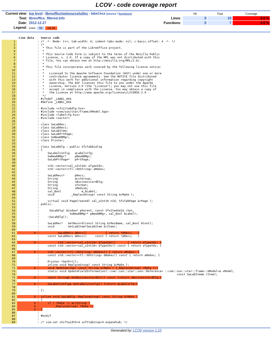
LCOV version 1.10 (147, 330)
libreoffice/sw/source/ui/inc (66, 13)
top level (35, 13)
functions (125, 13)
